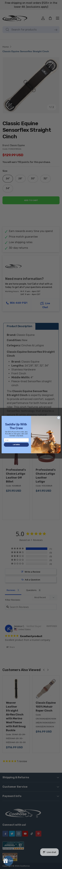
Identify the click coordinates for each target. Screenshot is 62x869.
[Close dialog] (58, 417)
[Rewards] (8, 861)
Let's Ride (16, 444)
